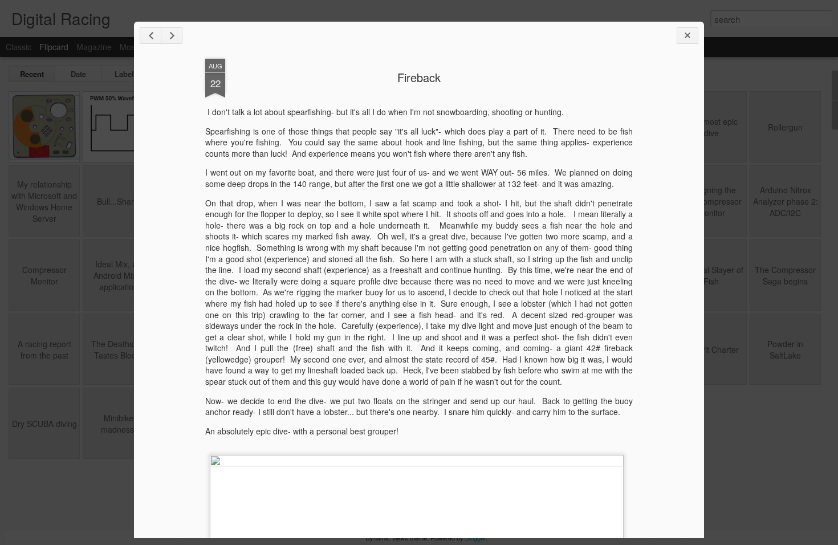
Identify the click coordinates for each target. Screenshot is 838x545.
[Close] (687, 35)
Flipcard (53, 46)
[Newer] (150, 35)
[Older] (171, 35)
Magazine (94, 46)
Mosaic (132, 46)
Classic (18, 46)
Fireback (419, 77)
